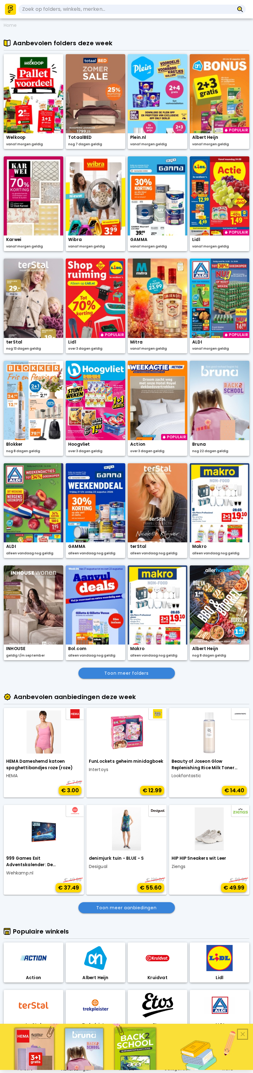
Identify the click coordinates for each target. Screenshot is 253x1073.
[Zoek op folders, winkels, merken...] (240, 9)
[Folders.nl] (10, 9)
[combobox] (126, 9)
